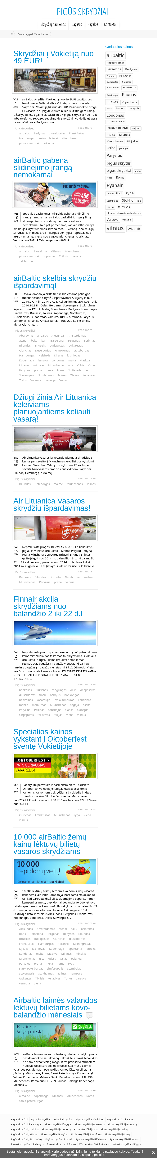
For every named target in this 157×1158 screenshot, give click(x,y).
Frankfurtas (76, 133)
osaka (86, 705)
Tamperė (76, 973)
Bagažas (76, 24)
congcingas (59, 690)
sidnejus (82, 710)
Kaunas (129, 94)
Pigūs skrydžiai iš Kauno (120, 1119)
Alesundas (26, 929)
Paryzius (24, 370)
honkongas (71, 695)
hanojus (55, 695)
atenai (23, 340)
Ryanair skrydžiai (40, 1119)
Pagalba (93, 24)
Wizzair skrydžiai (63, 1119)
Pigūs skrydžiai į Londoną (56, 1129)
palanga (76, 958)
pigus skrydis (119, 163)
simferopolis (55, 968)
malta (72, 360)
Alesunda (58, 335)
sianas (69, 710)
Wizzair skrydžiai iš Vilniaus (94, 1144)
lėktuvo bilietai (48, 138)
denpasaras (87, 690)
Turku (23, 380)
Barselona (40, 251)
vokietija (48, 143)
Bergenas (73, 340)
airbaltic (24, 133)
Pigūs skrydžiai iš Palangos (26, 1124)
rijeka (49, 370)
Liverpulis (133, 108)
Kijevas (58, 355)
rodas (109, 177)
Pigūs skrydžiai (82, 11)
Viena (63, 380)
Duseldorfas (43, 350)
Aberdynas (26, 335)
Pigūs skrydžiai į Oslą (85, 1129)
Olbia (80, 365)
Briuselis (40, 345)
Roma (60, 370)
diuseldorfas (57, 133)
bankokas (25, 690)
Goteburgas (81, 350)
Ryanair (115, 185)
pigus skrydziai (29, 143)
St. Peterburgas (78, 370)
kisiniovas (73, 355)
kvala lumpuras (64, 700)
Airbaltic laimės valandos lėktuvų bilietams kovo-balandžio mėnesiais (55, 1007)
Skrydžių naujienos (53, 24)
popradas (49, 256)
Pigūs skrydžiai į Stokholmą (26, 1139)
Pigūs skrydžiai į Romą (117, 1134)
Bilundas (25, 345)
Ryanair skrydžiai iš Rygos (61, 1144)
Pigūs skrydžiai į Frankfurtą (86, 1134)
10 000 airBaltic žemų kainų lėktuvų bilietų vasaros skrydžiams (50, 844)
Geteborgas (42, 484)
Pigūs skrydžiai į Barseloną (90, 1124)
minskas (38, 365)
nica (70, 365)
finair (42, 695)
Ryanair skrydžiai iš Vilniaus (90, 1139)
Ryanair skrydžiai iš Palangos (27, 1144)
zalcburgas (26, 261)
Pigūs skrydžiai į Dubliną (24, 1129)
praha (38, 370)
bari (44, 340)
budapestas (57, 345)
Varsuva (35, 380)
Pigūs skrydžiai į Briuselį (58, 1139)
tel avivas (89, 375)
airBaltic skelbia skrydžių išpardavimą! (54, 282)
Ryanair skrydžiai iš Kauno (124, 1139)
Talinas (62, 375)
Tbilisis (63, 256)
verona (76, 256)
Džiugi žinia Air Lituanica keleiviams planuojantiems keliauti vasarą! (54, 408)
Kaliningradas (82, 943)
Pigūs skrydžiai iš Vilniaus (89, 1119)
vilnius (69, 582)
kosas (109, 108)
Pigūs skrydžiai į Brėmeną (122, 1124)
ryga (77, 815)
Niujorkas (132, 141)
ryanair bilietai (114, 193)
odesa (52, 958)
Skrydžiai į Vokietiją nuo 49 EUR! (53, 57)
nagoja (74, 705)
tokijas (58, 715)
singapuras (26, 715)
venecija (50, 380)
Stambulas (74, 968)
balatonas (87, 929)
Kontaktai (110, 24)
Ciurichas (25, 350)
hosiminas (26, 700)
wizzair (134, 228)
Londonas (58, 360)
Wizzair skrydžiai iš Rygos (127, 1144)
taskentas (25, 978)
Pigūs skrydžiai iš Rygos (58, 1124)
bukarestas (76, 345)
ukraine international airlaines (124, 213)
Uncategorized (24, 128)
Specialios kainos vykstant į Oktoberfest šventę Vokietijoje (50, 738)
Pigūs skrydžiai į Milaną (24, 1134)
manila (23, 705)
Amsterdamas (77, 335)
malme (58, 484)
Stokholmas (46, 375)
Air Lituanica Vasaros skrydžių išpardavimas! (51, 504)
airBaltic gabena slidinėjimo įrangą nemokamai (42, 167)
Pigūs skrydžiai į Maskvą (114, 1129)
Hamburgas (27, 138)
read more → (87, 127)
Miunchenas (70, 138)
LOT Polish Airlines (116, 121)
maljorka (136, 128)
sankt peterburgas (31, 968)
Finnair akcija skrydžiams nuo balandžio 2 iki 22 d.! (48, 606)
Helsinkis (44, 355)
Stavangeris (26, 375)
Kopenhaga (26, 360)
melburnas (39, 705)
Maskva (85, 360)
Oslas (91, 365)
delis (73, 690)
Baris (22, 934)
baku (34, 340)
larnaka (43, 360)
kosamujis (43, 700)
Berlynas (39, 133)
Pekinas (39, 710)
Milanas (56, 251)
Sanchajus (54, 710)
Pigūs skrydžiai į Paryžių (54, 1134)
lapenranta (75, 948)
